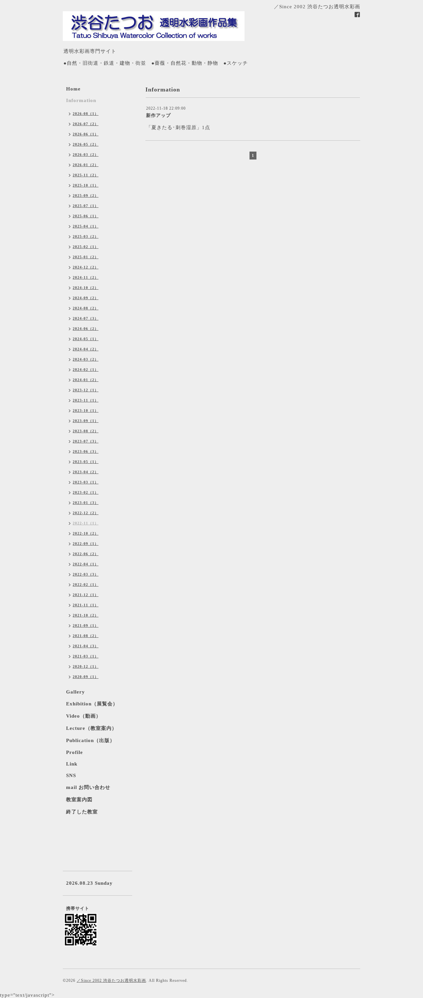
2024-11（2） (85, 277)
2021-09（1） (85, 625)
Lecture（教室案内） (91, 728)
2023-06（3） (85, 451)
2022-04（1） (85, 564)
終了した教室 (82, 811)
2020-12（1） (85, 666)
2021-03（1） (85, 656)
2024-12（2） (85, 267)
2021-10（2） (85, 615)
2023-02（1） (85, 492)
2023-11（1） (85, 400)
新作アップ (158, 115)
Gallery (75, 692)
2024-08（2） (85, 308)
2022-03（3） (85, 574)
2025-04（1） (85, 226)
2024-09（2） (85, 298)
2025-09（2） (85, 195)
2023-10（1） (85, 410)
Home (73, 88)
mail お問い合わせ (88, 787)
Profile (74, 752)
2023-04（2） (85, 472)
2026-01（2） (85, 165)
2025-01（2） (85, 257)
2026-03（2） (85, 155)
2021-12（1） (85, 595)
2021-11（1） (85, 605)
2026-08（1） (85, 114)
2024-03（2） (85, 359)
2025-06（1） (85, 216)
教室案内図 (79, 799)
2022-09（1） (85, 544)
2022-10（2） (85, 533)
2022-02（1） (85, 585)
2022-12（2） (85, 513)
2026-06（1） (85, 134)
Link (71, 763)
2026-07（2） (85, 124)
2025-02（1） (85, 247)
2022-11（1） (85, 523)
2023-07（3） (85, 441)
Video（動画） (83, 716)
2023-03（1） (85, 482)
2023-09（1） (85, 421)
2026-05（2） (85, 144)
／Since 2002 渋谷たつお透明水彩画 (111, 980)
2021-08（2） (85, 636)
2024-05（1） (85, 339)
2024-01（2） (85, 380)
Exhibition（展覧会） (92, 703)
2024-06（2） (85, 329)
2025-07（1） (85, 206)
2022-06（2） (85, 554)
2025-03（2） (85, 236)
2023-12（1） (85, 390)
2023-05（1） (85, 462)
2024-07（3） (85, 318)
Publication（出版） (90, 740)
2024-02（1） (85, 370)
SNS (71, 775)
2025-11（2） (85, 175)
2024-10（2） (85, 288)
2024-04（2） (85, 349)
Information (81, 100)
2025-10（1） (85, 185)
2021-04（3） (85, 646)
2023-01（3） (85, 503)
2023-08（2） (85, 431)
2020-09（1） (85, 677)
